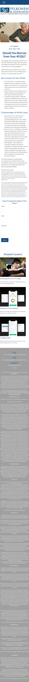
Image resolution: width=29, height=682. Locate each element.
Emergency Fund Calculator (9, 308)
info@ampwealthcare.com (14, 365)
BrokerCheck (14, 373)
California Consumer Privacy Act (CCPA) (16, 391)
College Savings (5, 338)
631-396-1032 (11, 354)
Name (3, 206)
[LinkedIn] (16, 368)
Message (3, 225)
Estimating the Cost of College (10, 278)
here (10, 401)
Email (2, 216)
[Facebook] (13, 368)
